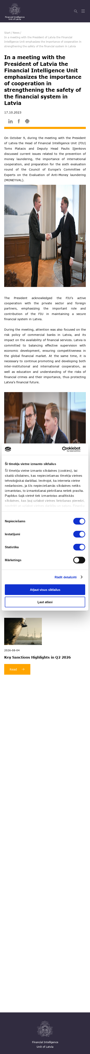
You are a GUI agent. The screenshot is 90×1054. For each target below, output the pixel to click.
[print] (27, 122)
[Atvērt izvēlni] (83, 11)
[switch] (79, 534)
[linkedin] (10, 122)
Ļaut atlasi (45, 602)
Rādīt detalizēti (66, 577)
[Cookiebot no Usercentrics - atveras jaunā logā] (67, 449)
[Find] (76, 11)
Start (7, 32)
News (16, 32)
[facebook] (19, 122)
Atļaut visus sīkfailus (45, 589)
